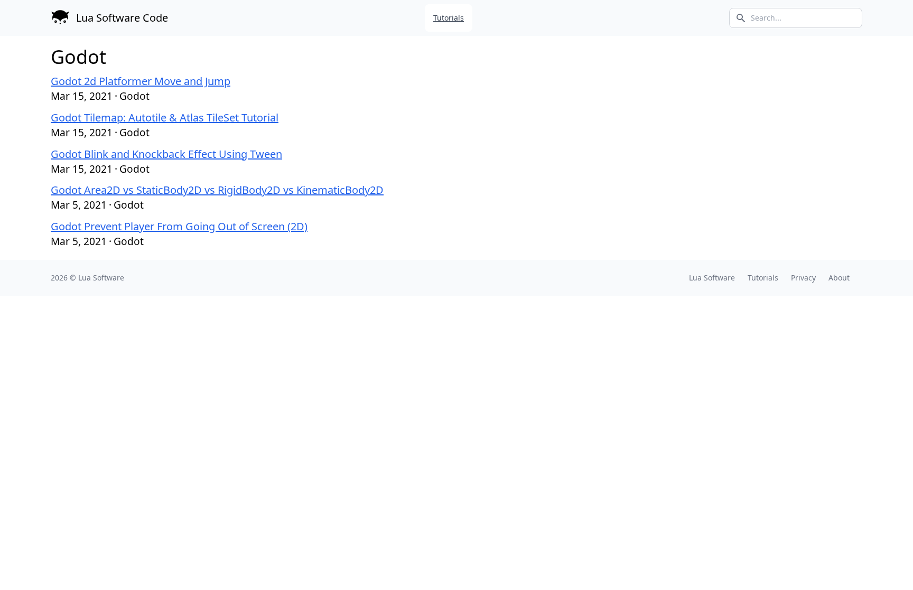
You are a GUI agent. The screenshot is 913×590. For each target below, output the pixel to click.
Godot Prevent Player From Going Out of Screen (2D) (179, 226)
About (839, 278)
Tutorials (448, 18)
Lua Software (101, 278)
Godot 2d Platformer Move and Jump (140, 81)
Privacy (803, 278)
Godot (134, 96)
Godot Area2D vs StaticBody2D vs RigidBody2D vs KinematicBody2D (217, 190)
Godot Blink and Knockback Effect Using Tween (166, 154)
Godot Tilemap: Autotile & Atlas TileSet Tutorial (164, 117)
